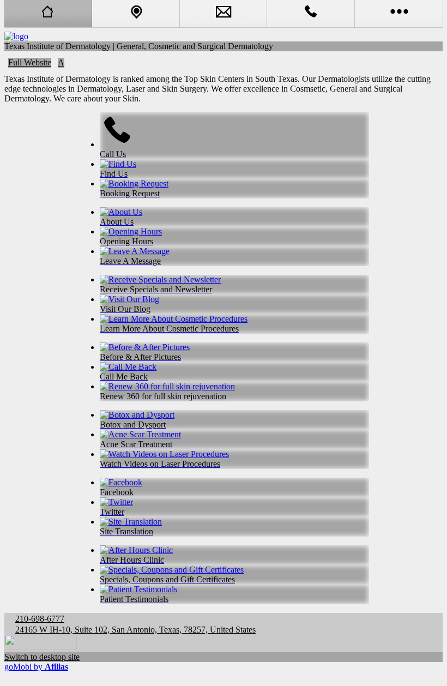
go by (36, 666)
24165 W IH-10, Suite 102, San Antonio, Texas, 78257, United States (135, 629)
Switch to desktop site (42, 656)
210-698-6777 (39, 618)
